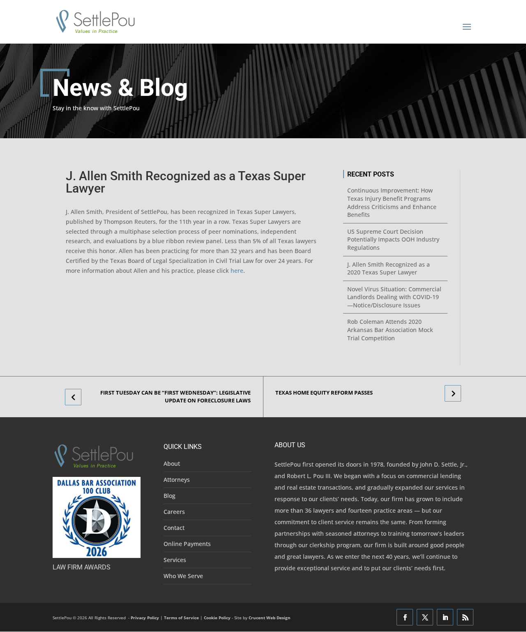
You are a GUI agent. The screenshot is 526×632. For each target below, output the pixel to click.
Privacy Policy (145, 617)
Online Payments (187, 544)
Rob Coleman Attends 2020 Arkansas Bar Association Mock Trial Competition (390, 330)
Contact (174, 528)
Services (175, 560)
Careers (174, 512)
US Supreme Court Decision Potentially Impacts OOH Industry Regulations (393, 239)
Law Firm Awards (82, 567)
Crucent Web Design (270, 617)
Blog (169, 496)
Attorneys (177, 479)
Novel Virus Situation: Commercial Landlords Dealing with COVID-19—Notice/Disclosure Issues (394, 297)
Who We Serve (183, 576)
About (172, 463)
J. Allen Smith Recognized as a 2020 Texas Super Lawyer (388, 268)
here (237, 270)
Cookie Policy (217, 617)
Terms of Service (181, 617)
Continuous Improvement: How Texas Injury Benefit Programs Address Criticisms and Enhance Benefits (391, 202)
